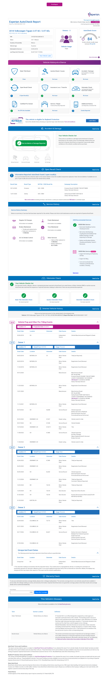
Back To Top (95, 128)
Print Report (54, 4)
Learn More (92, 120)
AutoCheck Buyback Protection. (43, 656)
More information (30, 199)
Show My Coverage (41, 592)
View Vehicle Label (45, 56)
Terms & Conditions (69, 121)
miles (31, 592)
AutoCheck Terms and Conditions (43, 648)
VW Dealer (72, 199)
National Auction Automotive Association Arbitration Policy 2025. (75, 639)
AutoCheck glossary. (65, 604)
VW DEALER (74, 380)
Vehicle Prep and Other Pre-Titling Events (35, 322)
